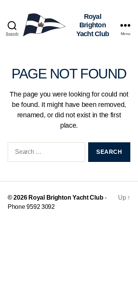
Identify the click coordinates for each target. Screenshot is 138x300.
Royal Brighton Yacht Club (65, 197)
